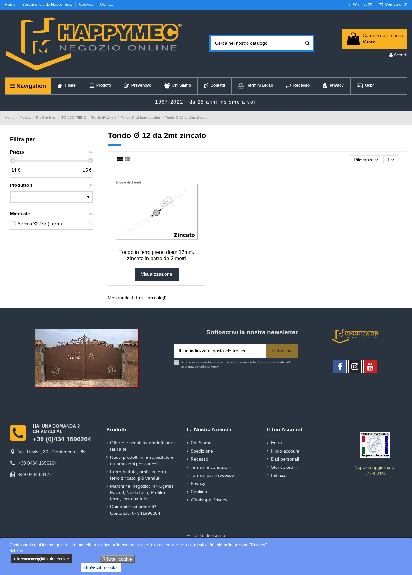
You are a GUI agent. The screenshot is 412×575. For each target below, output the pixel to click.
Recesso (199, 459)
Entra (276, 442)
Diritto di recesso (206, 535)
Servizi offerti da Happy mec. (47, 4)
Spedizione (202, 451)
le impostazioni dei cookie (41, 558)
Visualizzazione (156, 274)
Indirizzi (278, 475)
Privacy (198, 483)
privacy (213, 366)
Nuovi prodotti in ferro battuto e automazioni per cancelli (141, 460)
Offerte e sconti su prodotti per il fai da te (142, 446)
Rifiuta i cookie (117, 558)
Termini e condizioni (211, 467)
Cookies (86, 4)
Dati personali (285, 459)
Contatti (107, 4)
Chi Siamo (201, 442)
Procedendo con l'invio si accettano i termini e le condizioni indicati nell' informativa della (235, 364)
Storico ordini (284, 467)
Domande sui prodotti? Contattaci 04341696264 (135, 510)
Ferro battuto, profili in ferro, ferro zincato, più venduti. (138, 475)
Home (10, 4)
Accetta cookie (101, 567)
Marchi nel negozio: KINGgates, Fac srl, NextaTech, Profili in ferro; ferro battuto (142, 492)
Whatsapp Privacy (209, 499)
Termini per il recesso (212, 475)
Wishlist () (362, 4)
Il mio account (285, 451)
